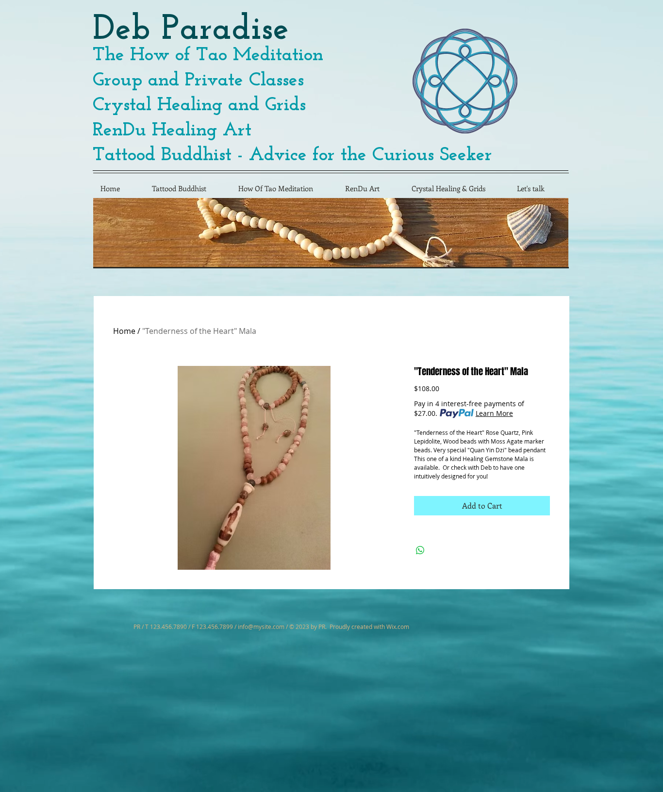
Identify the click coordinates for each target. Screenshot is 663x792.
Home (124, 331)
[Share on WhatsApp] (420, 550)
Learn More (494, 413)
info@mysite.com (261, 626)
